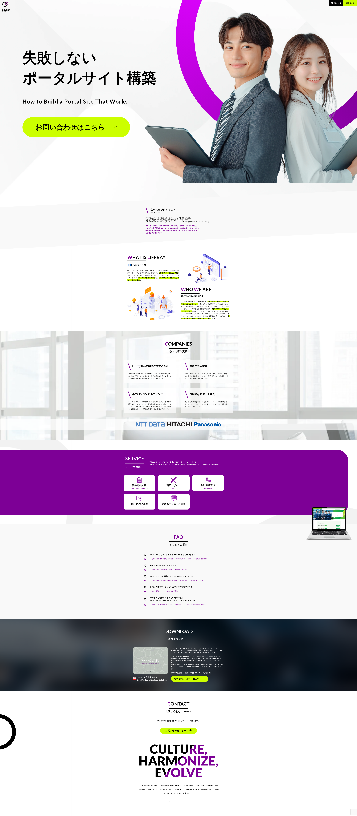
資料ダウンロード (336, 3)
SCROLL (6, 180)
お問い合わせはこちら (70, 127)
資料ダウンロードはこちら (188, 679)
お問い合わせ (350, 3)
